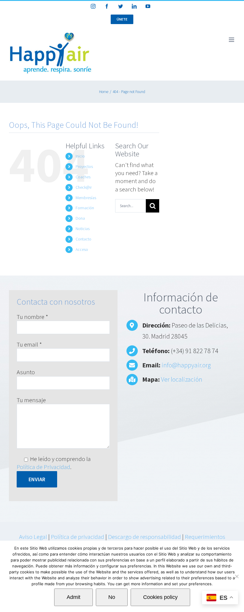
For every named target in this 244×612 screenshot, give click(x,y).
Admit (73, 597)
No (111, 597)
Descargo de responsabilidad (144, 537)
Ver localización (181, 379)
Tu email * (29, 344)
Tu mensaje (31, 400)
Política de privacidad (77, 537)
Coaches (83, 177)
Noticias (83, 228)
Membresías (86, 197)
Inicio (80, 156)
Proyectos (84, 166)
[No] (237, 576)
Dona (80, 218)
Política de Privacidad (43, 467)
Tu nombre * (32, 317)
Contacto (83, 239)
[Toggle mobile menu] (232, 40)
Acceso (82, 249)
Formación (85, 207)
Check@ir (84, 187)
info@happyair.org (186, 365)
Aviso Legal (33, 537)
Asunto (26, 372)
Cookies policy (160, 597)
